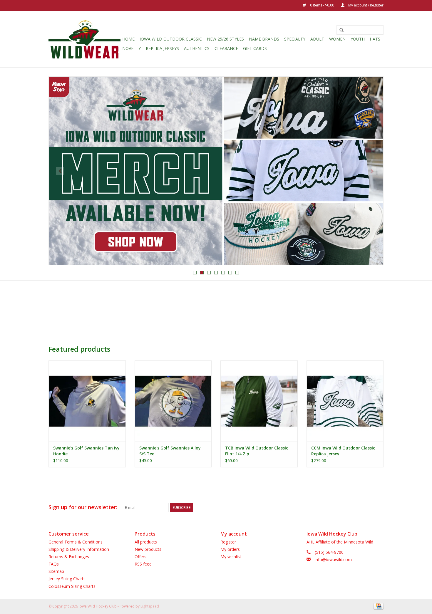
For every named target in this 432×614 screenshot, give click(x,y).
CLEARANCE (226, 48)
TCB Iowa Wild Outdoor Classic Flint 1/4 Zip (256, 451)
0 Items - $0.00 (322, 5)
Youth (358, 39)
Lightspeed (149, 606)
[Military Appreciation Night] (216, 171)
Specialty (294, 39)
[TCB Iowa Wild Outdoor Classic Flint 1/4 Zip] (259, 400)
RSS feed (143, 564)
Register (228, 542)
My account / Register (365, 5)
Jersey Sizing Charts (67, 578)
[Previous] (60, 171)
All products (146, 542)
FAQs (53, 564)
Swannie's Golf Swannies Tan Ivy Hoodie (86, 451)
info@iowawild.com (333, 559)
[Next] (372, 171)
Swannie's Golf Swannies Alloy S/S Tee (170, 451)
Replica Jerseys (162, 48)
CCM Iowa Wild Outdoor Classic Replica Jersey (343, 451)
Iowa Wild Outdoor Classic (171, 39)
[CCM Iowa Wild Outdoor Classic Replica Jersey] (345, 400)
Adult (317, 39)
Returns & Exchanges (68, 556)
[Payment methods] (377, 605)
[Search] (341, 30)
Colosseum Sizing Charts (72, 586)
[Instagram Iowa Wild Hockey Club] (379, 507)
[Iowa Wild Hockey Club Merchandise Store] (84, 39)
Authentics (197, 48)
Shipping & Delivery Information (78, 549)
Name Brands (264, 39)
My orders (230, 549)
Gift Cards (255, 48)
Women (337, 39)
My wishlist (230, 556)
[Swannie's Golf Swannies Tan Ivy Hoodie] (87, 400)
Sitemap (56, 571)
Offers (140, 556)
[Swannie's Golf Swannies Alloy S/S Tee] (173, 400)
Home (128, 39)
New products (148, 549)
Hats (375, 39)
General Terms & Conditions (75, 542)
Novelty (131, 48)
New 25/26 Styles (225, 39)
